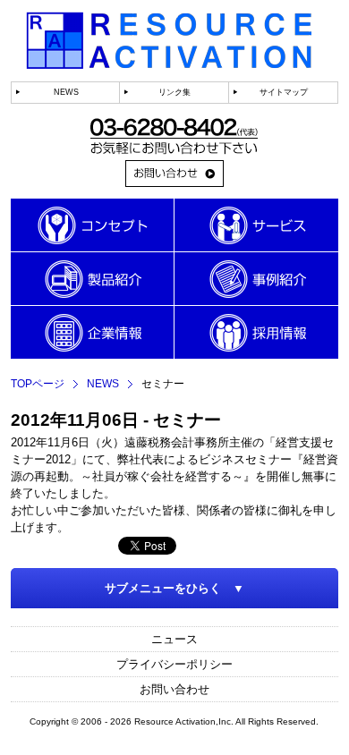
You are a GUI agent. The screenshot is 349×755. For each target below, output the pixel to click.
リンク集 (174, 92)
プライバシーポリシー (174, 664)
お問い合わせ (174, 689)
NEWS (66, 92)
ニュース (174, 639)
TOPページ (37, 383)
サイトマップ (284, 92)
